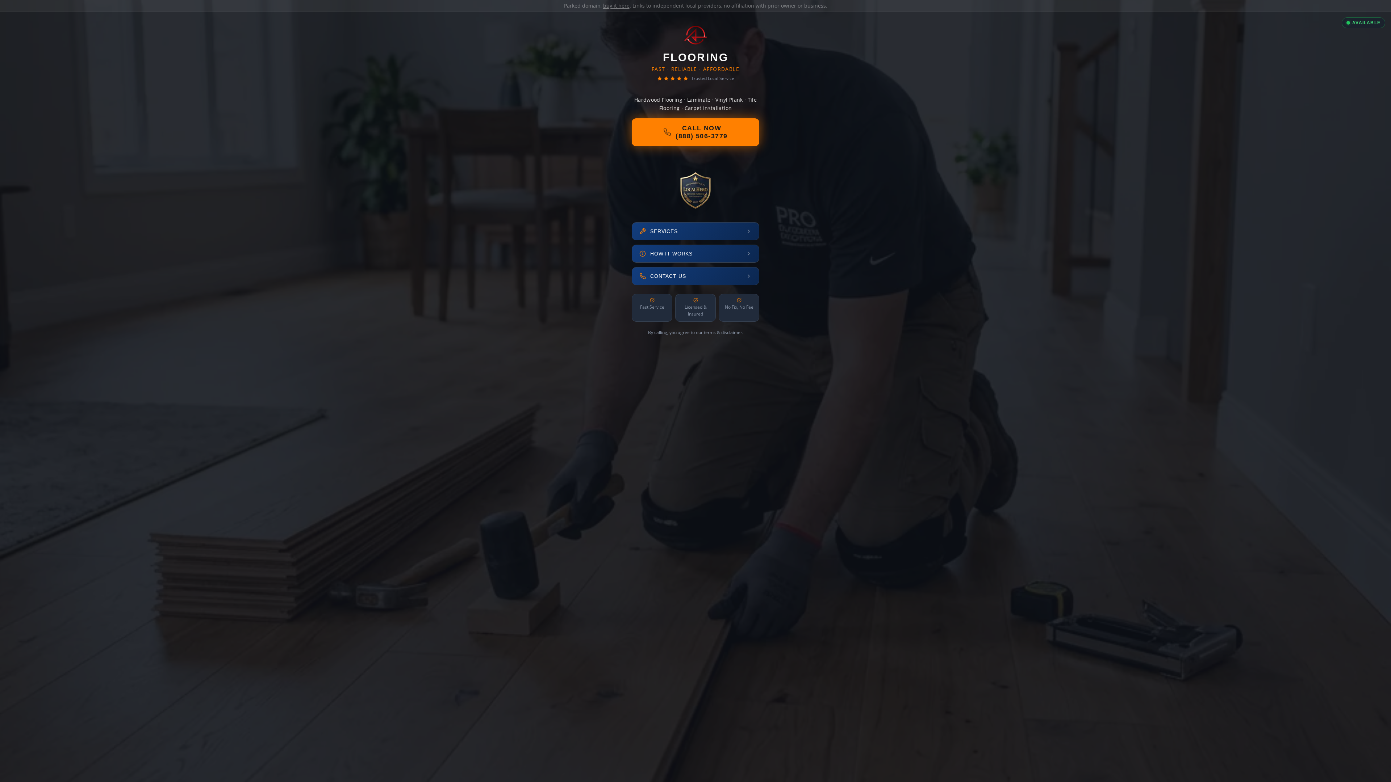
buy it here (616, 5)
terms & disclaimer (723, 332)
